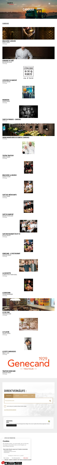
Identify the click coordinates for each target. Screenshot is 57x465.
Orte (32, 395)
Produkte (17, 395)
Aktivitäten (25, 395)
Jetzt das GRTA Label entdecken (11, 425)
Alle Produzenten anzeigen (10, 410)
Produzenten (8, 395)
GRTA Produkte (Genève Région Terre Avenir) (16, 406)
